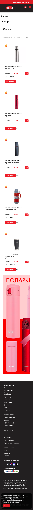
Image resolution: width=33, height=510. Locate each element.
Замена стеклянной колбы (12, 428)
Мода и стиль (8, 397)
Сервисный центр (9, 422)
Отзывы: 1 (12, 217)
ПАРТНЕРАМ (8, 438)
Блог (5, 433)
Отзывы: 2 (12, 76)
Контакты (6, 456)
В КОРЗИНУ (10, 128)
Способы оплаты (9, 468)
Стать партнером (9, 440)
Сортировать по (7, 37)
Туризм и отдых (8, 390)
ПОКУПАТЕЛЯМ (9, 415)
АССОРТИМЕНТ (9, 385)
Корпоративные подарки (11, 443)
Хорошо (6, 506)
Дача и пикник (8, 405)
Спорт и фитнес (8, 400)
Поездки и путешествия (7, 393)
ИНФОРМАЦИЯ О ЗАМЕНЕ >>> (21, 2)
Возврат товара (8, 430)
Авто (5, 407)
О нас (5, 450)
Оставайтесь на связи (11, 460)
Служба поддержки (9, 417)
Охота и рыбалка (9, 388)
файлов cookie (14, 502)
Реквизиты (7, 453)
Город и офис (8, 402)
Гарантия (6, 420)
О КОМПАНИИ (9, 448)
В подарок (7, 410)
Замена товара (8, 425)
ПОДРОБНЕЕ (10, 81)
